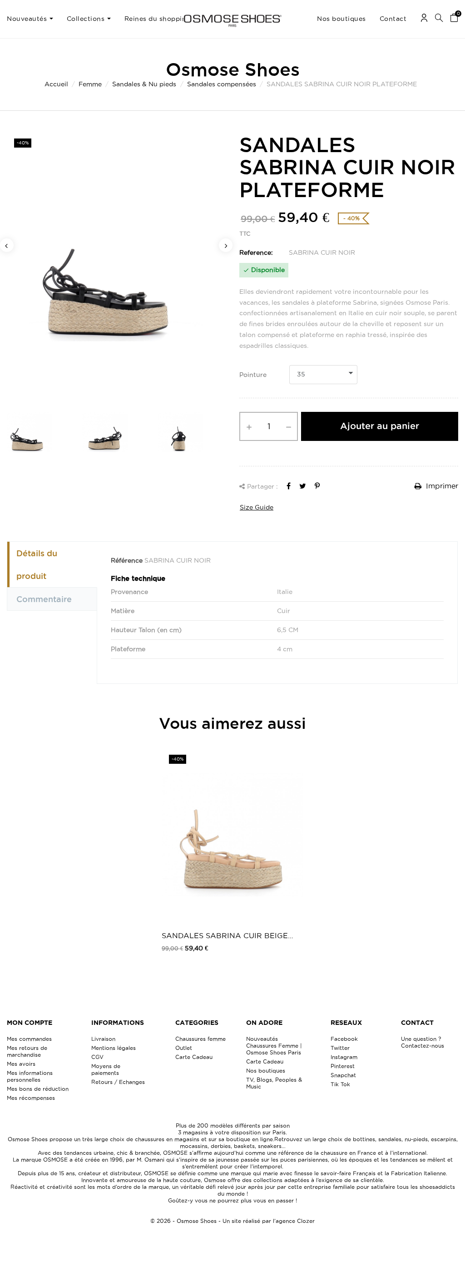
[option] (116, 265)
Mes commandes (29, 1039)
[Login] (424, 19)
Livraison (103, 1039)
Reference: (256, 252)
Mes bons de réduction (38, 1089)
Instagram (344, 1057)
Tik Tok (340, 1084)
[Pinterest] (317, 486)
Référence (127, 560)
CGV (97, 1057)
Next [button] (225, 245)
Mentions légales (113, 1048)
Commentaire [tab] (44, 598)
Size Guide (256, 507)
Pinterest (343, 1066)
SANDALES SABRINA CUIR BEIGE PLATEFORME (225, 936)
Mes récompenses (31, 1098)
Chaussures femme (200, 1039)
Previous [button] (7, 245)
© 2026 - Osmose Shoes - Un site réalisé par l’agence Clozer (232, 1221)
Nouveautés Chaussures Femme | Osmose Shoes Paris (274, 1045)
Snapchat (343, 1075)
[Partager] (289, 486)
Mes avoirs (21, 1064)
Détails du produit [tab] (36, 564)
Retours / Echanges (118, 1082)
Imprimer (441, 486)
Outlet (183, 1048)
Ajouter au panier (379, 426)
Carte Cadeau (194, 1057)
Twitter (340, 1048)
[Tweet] (302, 486)
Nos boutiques (265, 1070)
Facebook (344, 1039)
